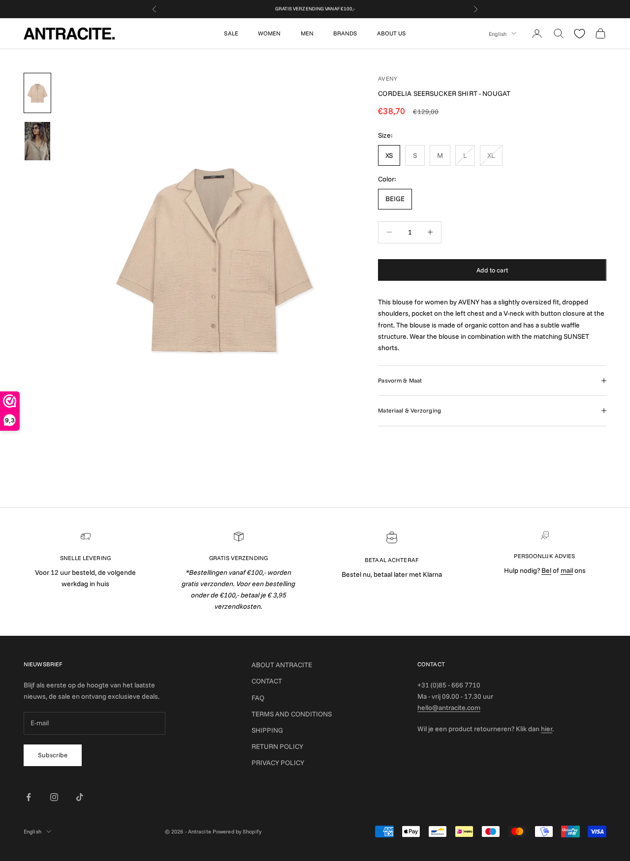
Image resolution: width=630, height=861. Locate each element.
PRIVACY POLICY (278, 762)
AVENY (387, 78)
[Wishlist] (579, 34)
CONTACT (267, 681)
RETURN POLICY (277, 746)
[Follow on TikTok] (80, 797)
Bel (546, 570)
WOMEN (269, 33)
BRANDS (345, 33)
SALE (231, 33)
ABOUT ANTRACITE (282, 664)
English (497, 33)
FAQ (258, 697)
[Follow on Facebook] (28, 797)
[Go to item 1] (37, 93)
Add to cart (492, 269)
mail (567, 570)
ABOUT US (391, 33)
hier (546, 728)
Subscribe (52, 755)
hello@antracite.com (448, 707)
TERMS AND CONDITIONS (292, 714)
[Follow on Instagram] (54, 797)
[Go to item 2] (37, 141)
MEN (307, 33)
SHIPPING (267, 730)
